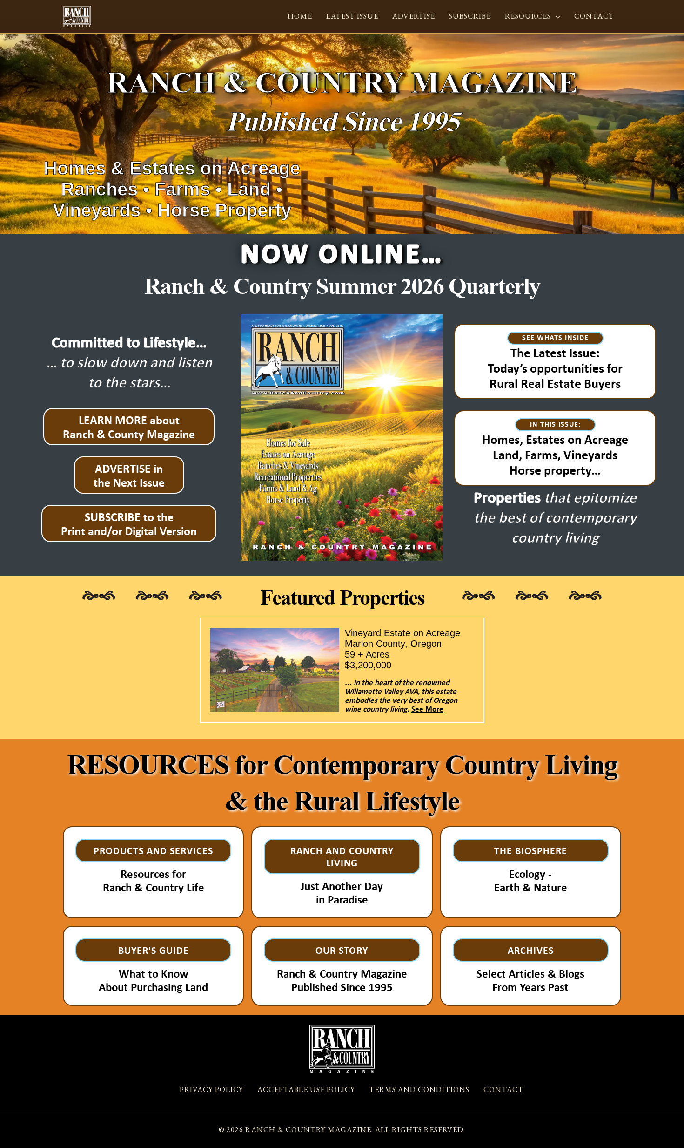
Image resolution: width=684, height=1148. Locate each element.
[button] (555, 16)
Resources (528, 16)
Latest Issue (352, 16)
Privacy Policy (211, 1089)
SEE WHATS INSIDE (555, 337)
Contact (594, 16)
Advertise (413, 16)
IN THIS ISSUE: (555, 424)
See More (427, 708)
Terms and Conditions (419, 1089)
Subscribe (470, 16)
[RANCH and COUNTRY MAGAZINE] (77, 15)
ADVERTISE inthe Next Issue (129, 475)
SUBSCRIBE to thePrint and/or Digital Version (129, 523)
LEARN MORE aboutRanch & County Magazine (129, 427)
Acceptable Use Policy (306, 1089)
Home (300, 16)
